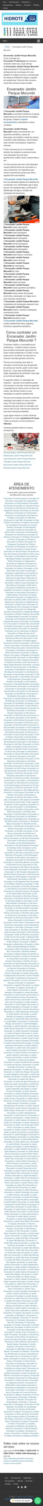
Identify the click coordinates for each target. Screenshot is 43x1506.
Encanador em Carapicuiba (25, 1407)
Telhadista (36, 5)
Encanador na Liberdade (28, 628)
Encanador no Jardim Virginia (15, 1308)
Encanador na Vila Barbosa (15, 693)
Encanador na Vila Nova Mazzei (17, 845)
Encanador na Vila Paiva (14, 852)
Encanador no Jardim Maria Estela (24, 1139)
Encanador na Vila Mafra (14, 809)
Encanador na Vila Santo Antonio (16, 898)
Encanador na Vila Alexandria (26, 672)
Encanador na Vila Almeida (14, 674)
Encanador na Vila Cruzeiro (27, 732)
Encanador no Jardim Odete (15, 1161)
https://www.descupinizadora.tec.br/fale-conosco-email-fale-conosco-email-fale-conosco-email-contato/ (19, 1460)
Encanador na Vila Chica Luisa (26, 722)
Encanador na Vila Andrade (25, 681)
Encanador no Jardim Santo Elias (24, 1235)
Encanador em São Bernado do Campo (22, 1352)
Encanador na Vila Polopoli (29, 869)
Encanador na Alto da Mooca (28, 932)
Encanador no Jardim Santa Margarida (21, 1219)
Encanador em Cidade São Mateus (26, 611)
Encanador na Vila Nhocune (24, 833)
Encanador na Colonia (28, 616)
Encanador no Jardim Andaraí (25, 1002)
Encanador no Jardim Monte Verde (24, 1154)
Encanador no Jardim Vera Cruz (17, 1298)
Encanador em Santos (18, 1358)
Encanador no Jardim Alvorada (25, 992)
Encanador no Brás (12, 949)
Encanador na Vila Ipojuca (25, 795)
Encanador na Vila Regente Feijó (16, 881)
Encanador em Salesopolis (15, 1387)
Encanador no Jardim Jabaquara (25, 1122)
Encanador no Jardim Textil (16, 1284)
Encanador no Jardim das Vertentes (25, 1076)
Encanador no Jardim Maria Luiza (17, 1141)
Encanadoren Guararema (26, 1385)
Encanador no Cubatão (15, 1431)
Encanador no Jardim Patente (15, 1170)
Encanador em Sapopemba (24, 561)
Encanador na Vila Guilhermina (17, 782)
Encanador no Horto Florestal (28, 975)
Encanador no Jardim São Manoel (25, 1255)
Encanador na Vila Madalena (25, 807)
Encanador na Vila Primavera (28, 874)
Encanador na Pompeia (20, 645)
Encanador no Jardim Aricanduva (25, 1009)
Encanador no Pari (13, 1231)
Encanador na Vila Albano (28, 667)
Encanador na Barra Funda (15, 583)
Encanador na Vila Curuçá (14, 734)
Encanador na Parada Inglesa (24, 640)
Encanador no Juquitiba (26, 1423)
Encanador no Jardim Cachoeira (16, 1031)
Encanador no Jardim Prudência (17, 1199)
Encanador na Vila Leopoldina (15, 804)
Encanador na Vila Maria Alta (24, 811)
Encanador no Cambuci (20, 956)
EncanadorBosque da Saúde (24, 946)
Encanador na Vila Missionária (15, 819)
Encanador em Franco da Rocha (23, 1392)
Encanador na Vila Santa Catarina (17, 891)
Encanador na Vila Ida (30, 785)
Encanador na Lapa (21, 626)
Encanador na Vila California (27, 705)
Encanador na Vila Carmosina (15, 715)
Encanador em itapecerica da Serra (22, 1381)
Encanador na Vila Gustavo (27, 751)
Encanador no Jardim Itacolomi (26, 1117)
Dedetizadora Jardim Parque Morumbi (18, 455)
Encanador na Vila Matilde (14, 703)
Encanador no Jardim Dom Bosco (21, 1079)
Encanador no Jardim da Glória (25, 1057)
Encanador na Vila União (14, 927)
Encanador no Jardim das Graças (16, 1072)
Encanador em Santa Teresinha (17, 660)
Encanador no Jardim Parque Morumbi (21, 1168)
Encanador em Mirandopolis (24, 527)
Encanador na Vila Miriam (26, 816)
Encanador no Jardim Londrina (15, 1129)
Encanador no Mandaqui (15, 1315)
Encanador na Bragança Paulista (25, 1435)
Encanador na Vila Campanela (15, 708)
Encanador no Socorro (26, 1223)
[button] (37, 1500)
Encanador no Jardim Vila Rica (25, 1305)
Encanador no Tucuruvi (29, 1317)
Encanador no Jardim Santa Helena (24, 1214)
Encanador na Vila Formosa (16, 768)
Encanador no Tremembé (15, 1320)
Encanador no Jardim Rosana (15, 1209)
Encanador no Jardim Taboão (15, 1279)
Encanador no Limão (30, 1313)
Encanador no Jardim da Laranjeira (21, 1060)
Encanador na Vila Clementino (15, 725)
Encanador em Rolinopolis (15, 546)
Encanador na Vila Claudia (14, 720)
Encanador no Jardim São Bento (16, 1238)
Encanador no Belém (28, 942)
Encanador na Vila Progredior (16, 876)
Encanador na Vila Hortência (15, 1341)
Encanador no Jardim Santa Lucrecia (21, 1216)
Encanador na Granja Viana (19, 623)
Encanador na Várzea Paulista (25, 1428)
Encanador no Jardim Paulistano (24, 1175)
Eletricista (18, 5)
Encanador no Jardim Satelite (15, 1267)
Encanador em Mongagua (13, 1404)
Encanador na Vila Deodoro (27, 742)
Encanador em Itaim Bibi (13, 520)
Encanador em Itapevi (12, 1411)
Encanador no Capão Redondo (15, 963)
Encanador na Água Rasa (16, 578)
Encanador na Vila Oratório (24, 850)
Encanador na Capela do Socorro (26, 590)
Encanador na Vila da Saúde (25, 737)
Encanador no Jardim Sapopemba (25, 1264)
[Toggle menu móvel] (38, 40)
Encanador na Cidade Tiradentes (17, 614)
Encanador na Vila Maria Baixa (15, 814)
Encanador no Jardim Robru (26, 1207)
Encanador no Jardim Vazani (26, 1296)
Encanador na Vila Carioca (25, 713)
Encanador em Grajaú (20, 973)
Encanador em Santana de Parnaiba (21, 1409)
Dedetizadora (26, 2)
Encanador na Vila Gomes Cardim (17, 778)
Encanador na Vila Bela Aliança (15, 698)
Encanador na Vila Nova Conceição (21, 840)
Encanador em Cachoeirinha (26, 501)
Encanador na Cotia (19, 1373)
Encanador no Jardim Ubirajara (15, 1291)
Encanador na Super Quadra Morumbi (21, 663)
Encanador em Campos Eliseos (17, 503)
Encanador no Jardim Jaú (14, 1125)
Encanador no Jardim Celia (15, 1048)
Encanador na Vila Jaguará (19, 799)
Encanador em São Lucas (28, 554)
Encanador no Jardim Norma (26, 1158)
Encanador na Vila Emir (26, 756)
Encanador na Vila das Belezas (15, 739)
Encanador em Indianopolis (15, 515)
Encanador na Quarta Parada (28, 648)
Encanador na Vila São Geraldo (17, 908)
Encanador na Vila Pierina (19, 867)
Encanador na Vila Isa (14, 797)
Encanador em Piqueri (15, 542)
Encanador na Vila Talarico (14, 922)
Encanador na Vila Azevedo (27, 691)
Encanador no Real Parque (25, 1228)
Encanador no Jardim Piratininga (16, 1192)
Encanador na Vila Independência (25, 790)
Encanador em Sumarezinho (25, 566)
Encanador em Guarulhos (15, 1363)
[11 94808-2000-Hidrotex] (20, 18)
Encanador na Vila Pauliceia (25, 860)
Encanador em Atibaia (12, 1394)
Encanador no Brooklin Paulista (24, 951)
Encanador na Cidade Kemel (27, 602)
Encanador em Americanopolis (15, 498)
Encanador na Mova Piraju (15, 636)
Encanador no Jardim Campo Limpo (24, 1038)
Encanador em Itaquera (20, 522)
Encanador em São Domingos (15, 551)
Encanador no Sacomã (14, 1226)
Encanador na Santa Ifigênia (28, 657)
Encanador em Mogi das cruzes (24, 1366)
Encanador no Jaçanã (31, 985)
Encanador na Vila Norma (28, 1334)
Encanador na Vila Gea (14, 773)
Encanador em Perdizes (21, 537)
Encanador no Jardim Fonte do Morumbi (22, 1094)
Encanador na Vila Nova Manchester (21, 843)
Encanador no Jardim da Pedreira (17, 1062)
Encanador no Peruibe (15, 1399)
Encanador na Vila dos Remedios (16, 754)
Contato (5, 8)
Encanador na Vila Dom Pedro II (17, 749)
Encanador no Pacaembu (25, 1322)
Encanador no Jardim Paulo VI (15, 1178)
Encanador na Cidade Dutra (26, 597)
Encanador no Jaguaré (16, 987)
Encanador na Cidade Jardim (15, 599)
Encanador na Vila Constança (16, 729)
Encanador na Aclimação (26, 570)
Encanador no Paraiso (12, 1325)
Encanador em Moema (15, 530)
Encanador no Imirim (19, 980)
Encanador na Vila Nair (14, 831)
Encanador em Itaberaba (25, 517)
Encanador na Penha (12, 643)
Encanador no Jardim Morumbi (15, 1156)
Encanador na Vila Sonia (14, 917)
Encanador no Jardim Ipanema (15, 1115)
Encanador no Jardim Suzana (24, 1276)
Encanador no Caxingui (26, 968)
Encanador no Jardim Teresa (28, 1281)
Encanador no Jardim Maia (28, 1132)
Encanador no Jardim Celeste (26, 1045)
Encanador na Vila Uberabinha (26, 925)
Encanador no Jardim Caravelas (17, 1040)
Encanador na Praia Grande (24, 1361)
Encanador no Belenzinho (13, 944)
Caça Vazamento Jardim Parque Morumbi (19, 458)
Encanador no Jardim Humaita (27, 1110)
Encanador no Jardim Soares (15, 1272)
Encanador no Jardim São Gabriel (25, 1248)
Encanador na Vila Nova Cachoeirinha (24, 838)
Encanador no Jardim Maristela (25, 1146)
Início (4, 2)
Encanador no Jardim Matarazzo (16, 1011)
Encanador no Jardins (28, 1310)
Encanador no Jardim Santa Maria (17, 1221)
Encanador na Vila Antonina (28, 686)
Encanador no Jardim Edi (28, 1084)
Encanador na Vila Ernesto (14, 758)
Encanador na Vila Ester (26, 761)
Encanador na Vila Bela (26, 696)
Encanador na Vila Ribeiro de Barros (21, 882)
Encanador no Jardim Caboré (27, 1028)
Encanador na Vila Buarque (26, 701)
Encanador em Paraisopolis (26, 532)
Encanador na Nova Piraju (15, 1337)
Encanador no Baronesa (20, 939)
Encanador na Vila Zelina (19, 929)
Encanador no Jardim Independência (21, 1113)
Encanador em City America (15, 508)
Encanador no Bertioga (27, 1397)
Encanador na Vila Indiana (14, 792)
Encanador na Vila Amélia (20, 676)
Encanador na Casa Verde (15, 592)
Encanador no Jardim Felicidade (16, 1093)
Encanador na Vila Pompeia (16, 872)
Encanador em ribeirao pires (15, 1368)
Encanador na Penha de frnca (26, 1327)
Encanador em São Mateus (15, 556)
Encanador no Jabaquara (25, 982)
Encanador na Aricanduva (26, 580)
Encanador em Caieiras (20, 1421)
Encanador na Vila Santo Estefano (22, 899)
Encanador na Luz (12, 631)
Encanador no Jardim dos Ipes (15, 1081)
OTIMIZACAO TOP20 (30, 1499)
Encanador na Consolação (15, 619)
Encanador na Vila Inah (14, 787)
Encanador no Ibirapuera (15, 978)
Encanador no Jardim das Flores (25, 1069)
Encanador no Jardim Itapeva (15, 1120)
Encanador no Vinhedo (20, 1433)
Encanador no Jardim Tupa (24, 1288)
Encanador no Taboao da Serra (17, 1380)
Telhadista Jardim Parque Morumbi (17, 461)
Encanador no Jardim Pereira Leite (24, 1182)
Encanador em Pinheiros (25, 539)
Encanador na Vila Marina (16, 650)
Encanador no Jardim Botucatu (15, 1026)
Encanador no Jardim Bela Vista (17, 1019)
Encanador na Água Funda (25, 575)
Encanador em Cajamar (21, 1375)
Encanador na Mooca (29, 631)
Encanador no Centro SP (15, 970)
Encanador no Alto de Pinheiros (17, 934)
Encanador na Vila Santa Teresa (25, 896)
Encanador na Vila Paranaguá (25, 855)
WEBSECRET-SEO (12, 1499)
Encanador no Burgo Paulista (15, 954)
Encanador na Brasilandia (15, 587)
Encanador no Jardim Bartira (25, 1016)
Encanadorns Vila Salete (27, 889)
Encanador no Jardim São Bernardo (22, 1239)
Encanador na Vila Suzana (24, 920)
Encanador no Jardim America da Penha (22, 996)
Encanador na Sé (19, 662)
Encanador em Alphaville (15, 1349)
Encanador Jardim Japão (28, 1339)
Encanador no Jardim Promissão (25, 1197)
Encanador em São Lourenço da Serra (21, 1415)
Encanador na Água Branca (15, 573)
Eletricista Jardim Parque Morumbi (17, 468)
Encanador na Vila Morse (24, 828)
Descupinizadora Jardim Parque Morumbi (19, 452)
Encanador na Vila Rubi (21, 886)
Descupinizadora (8, 5)
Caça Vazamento (14, 2)
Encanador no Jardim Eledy (15, 1086)
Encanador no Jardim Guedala (27, 1105)
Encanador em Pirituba (26, 544)
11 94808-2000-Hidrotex (24, 1496)
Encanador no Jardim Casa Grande (21, 1041)
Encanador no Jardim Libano (24, 1127)
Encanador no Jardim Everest (24, 1091)
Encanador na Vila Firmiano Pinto (26, 766)
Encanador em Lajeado (12, 1313)
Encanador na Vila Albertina (15, 669)
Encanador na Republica (20, 655)
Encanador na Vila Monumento (24, 823)
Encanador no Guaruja (27, 1402)
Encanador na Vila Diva (13, 744)
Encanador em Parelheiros (15, 534)
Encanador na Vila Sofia (28, 915)
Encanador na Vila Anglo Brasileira (17, 684)
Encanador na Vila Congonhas (27, 727)
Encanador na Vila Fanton (14, 763)
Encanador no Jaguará (12, 985)
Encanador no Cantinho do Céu (25, 961)
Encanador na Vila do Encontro (24, 746)
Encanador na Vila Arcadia (16, 689)
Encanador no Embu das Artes (17, 1414)
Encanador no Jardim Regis (28, 1202)
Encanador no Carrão (21, 966)
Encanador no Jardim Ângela (16, 1004)
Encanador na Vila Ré (27, 879)
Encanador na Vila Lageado (27, 802)
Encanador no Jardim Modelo (15, 1149)
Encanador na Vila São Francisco (25, 905)
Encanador (27, 5)
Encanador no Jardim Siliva (28, 1269)
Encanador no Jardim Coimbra (15, 1052)
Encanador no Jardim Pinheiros (25, 1190)
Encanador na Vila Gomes (25, 775)
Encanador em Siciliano (15, 563)
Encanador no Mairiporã (15, 1426)
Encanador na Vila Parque (15, 857)
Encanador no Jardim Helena (16, 1108)
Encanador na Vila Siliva (20, 913)
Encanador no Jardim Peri (15, 1185)
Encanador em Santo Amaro (25, 549)
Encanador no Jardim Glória (27, 1098)
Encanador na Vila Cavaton (26, 717)
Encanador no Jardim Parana (26, 1166)
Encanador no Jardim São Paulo (16, 1257)
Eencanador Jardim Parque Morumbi (18, 464)
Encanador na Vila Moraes (14, 826)
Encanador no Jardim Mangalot (15, 1134)
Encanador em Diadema (20, 1351)
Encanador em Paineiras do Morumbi (22, 637)
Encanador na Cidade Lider (15, 604)
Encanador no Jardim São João (17, 1250)
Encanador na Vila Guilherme (28, 780)
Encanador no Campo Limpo (15, 1332)
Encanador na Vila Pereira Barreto (17, 862)
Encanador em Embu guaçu (27, 1378)
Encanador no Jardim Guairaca (15, 1101)
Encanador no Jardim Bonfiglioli (25, 1023)
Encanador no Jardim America (15, 995)
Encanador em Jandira (30, 1411)
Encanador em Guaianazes (25, 513)
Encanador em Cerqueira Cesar (26, 505)
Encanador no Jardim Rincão (16, 1204)
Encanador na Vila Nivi (13, 835)
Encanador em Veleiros (14, 568)
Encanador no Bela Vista (26, 585)
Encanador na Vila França (28, 770)
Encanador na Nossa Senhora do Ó (21, 633)
